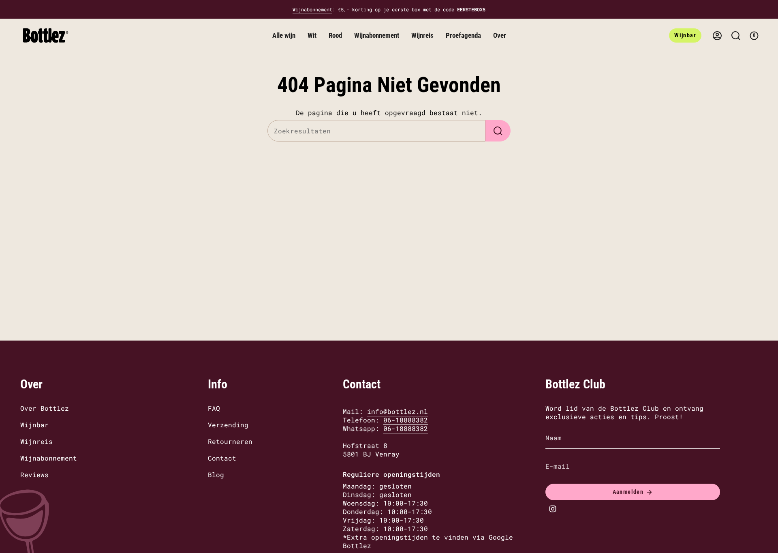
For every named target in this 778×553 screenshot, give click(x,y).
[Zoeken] (498, 130)
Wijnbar (34, 424)
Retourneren (230, 441)
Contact (222, 458)
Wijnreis (36, 441)
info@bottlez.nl (397, 411)
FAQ (214, 408)
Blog (216, 474)
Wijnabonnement (312, 9)
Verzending (228, 424)
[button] (283, 35)
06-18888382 (405, 420)
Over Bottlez (44, 408)
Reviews (34, 474)
